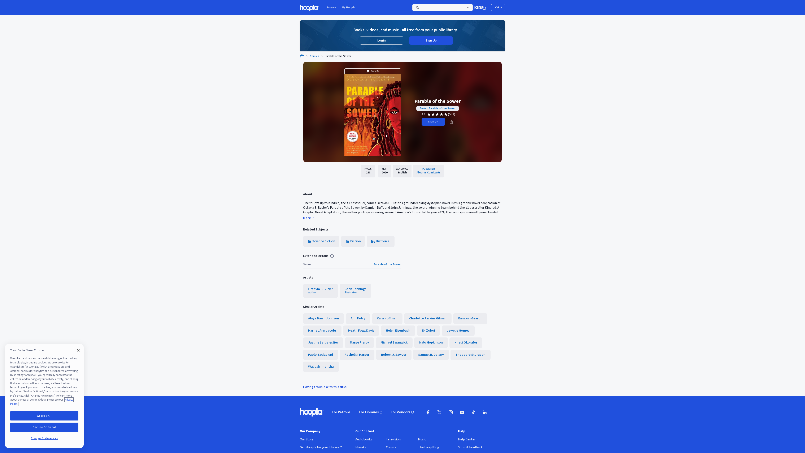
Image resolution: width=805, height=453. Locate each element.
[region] (44, 396)
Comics (314, 56)
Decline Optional (44, 427)
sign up (433, 122)
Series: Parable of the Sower (438, 108)
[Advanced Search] (468, 8)
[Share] (451, 122)
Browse (331, 7)
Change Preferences (44, 438)
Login (381, 40)
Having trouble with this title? (325, 387)
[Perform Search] (442, 7)
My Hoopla (349, 7)
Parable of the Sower (387, 264)
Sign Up (431, 40)
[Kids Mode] (480, 7)
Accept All (44, 416)
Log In (498, 7)
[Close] (78, 350)
